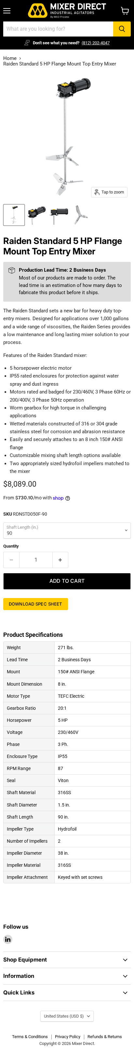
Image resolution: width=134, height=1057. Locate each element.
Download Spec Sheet (35, 604)
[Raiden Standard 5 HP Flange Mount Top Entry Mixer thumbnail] (14, 215)
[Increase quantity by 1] (61, 560)
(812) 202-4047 (96, 42)
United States (64, 1016)
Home (10, 58)
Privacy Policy (67, 1036)
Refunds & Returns (104, 1036)
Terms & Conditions (30, 1036)
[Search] (122, 28)
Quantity (11, 546)
